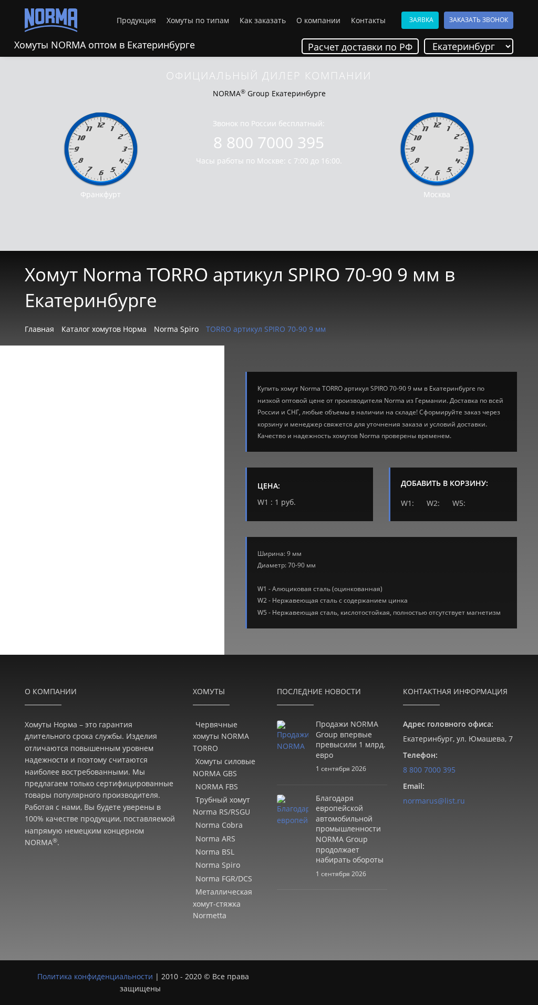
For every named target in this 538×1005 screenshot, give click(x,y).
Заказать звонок (478, 19)
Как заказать (263, 20)
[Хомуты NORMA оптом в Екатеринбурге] (51, 20)
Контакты (368, 20)
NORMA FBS (216, 786)
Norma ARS (215, 839)
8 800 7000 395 (268, 142)
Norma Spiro (176, 329)
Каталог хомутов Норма (104, 329)
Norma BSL (214, 852)
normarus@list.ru (434, 801)
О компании (318, 20)
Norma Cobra (219, 825)
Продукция (136, 20)
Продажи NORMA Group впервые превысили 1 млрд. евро (351, 739)
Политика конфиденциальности (95, 976)
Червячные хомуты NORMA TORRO (221, 736)
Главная (39, 329)
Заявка (421, 19)
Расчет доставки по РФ (360, 46)
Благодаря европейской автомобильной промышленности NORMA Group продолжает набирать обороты (350, 829)
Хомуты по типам (198, 20)
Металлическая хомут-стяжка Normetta (222, 903)
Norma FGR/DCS (223, 879)
